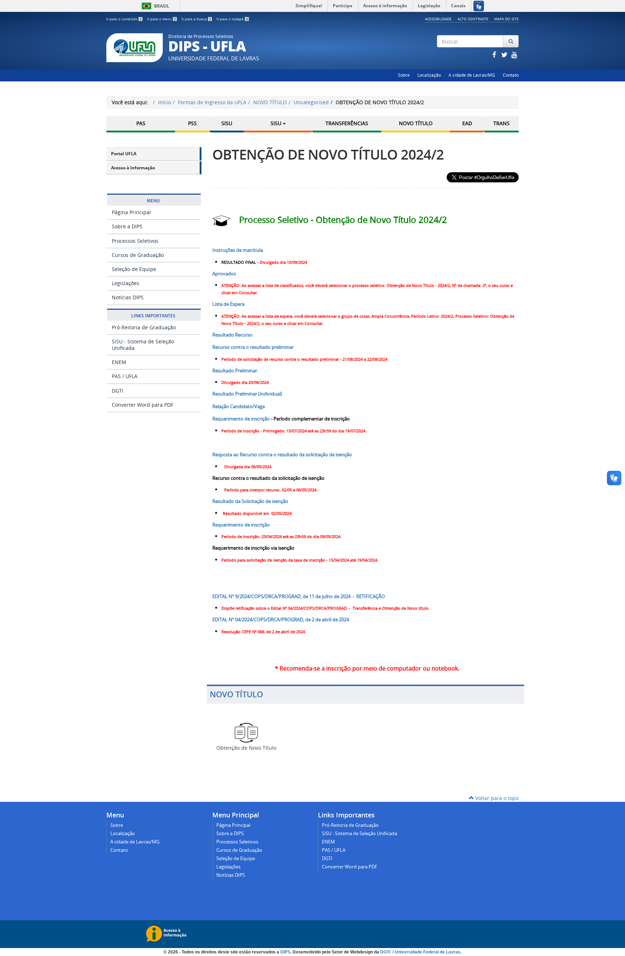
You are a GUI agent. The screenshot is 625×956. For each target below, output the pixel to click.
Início (164, 102)
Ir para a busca (196, 19)
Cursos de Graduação (138, 254)
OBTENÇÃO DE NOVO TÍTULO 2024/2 (328, 154)
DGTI (117, 390)
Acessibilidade (438, 18)
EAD (467, 123)
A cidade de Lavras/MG (471, 75)
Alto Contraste (473, 18)
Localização (429, 75)
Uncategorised (311, 102)
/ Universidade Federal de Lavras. (426, 952)
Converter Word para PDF (142, 404)
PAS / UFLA (124, 376)
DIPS (285, 952)
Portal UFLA (123, 154)
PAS (140, 123)
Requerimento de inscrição (241, 418)
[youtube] (514, 54)
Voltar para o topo (496, 798)
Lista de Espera (228, 304)
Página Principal (131, 212)
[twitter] (505, 54)
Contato (511, 75)
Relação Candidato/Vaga (238, 406)
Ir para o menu (161, 19)
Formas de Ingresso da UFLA (212, 102)
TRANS (501, 123)
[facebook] (495, 54)
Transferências (347, 123)
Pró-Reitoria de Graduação (144, 327)
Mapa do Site (506, 18)
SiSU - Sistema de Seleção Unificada (143, 344)
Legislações (125, 283)
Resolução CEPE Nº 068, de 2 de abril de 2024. (263, 631)
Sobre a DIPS (127, 226)
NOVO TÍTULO (270, 102)
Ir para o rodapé (232, 19)
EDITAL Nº (298, 596)
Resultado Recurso (232, 334)
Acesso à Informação (133, 168)
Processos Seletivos (135, 240)
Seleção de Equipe (134, 269)
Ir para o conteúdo (124, 19)
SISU (226, 123)
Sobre (404, 75)
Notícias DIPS (128, 297)
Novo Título (416, 123)
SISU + (278, 123)
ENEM (119, 362)
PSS (192, 123)
